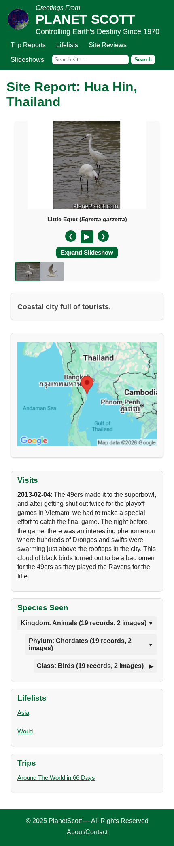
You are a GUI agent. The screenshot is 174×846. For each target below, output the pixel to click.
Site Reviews (108, 45)
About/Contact (87, 832)
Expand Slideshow (87, 252)
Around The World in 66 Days (56, 777)
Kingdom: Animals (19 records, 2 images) (83, 623)
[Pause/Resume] (87, 236)
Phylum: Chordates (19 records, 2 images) (80, 644)
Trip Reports (28, 45)
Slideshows (27, 59)
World (25, 731)
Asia (23, 712)
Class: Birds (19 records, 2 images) (90, 665)
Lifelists (67, 45)
